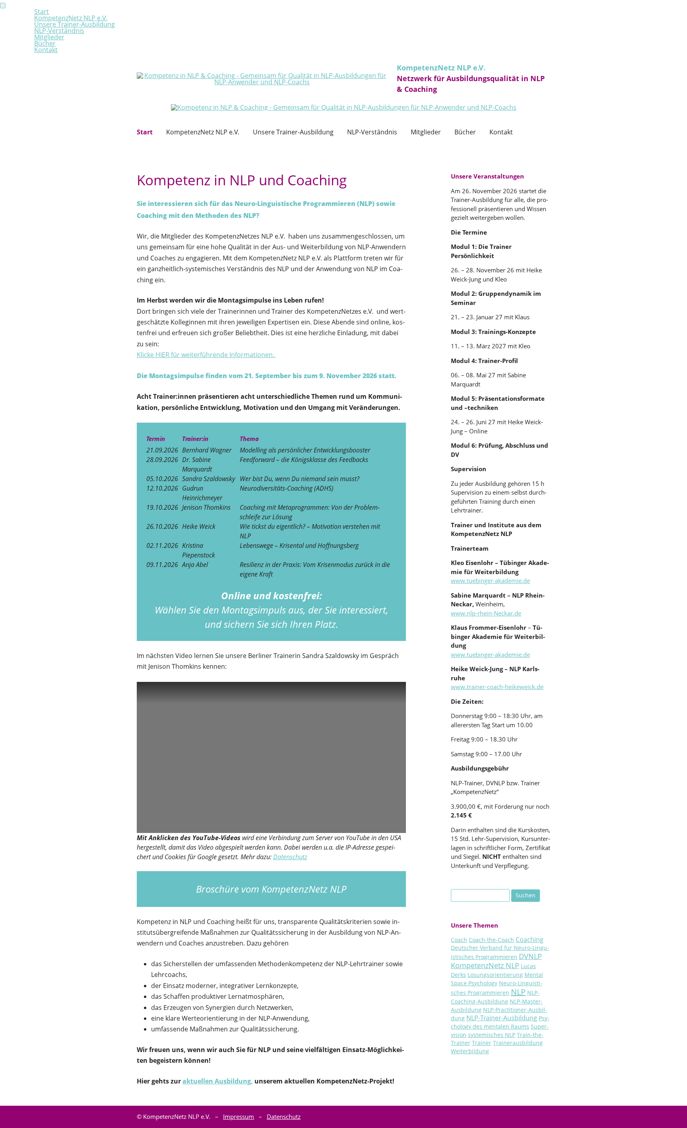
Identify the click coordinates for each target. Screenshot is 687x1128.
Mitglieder (426, 132)
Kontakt (501, 132)
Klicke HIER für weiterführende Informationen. (206, 354)
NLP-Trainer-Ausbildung (501, 1017)
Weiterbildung (470, 1051)
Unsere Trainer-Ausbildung (293, 132)
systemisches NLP (491, 1035)
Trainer (481, 1042)
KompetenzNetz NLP (485, 965)
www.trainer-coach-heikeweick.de (497, 687)
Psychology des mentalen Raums (500, 1022)
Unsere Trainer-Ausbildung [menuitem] (74, 24)
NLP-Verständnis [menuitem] (59, 30)
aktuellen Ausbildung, (217, 1081)
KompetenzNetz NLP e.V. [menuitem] (70, 18)
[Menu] (3, 5)
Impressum (238, 1116)
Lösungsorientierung (495, 975)
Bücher (465, 132)
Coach (459, 940)
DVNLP (530, 956)
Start (145, 132)
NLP (518, 991)
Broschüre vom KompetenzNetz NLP (271, 888)
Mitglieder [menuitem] (49, 37)
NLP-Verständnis (372, 132)
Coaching (529, 939)
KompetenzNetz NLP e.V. (202, 132)
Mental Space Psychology (497, 979)
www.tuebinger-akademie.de (490, 580)
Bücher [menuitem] (45, 43)
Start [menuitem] (41, 11)
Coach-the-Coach (491, 940)
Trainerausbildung (518, 1042)
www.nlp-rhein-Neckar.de (486, 613)
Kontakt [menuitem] (46, 49)
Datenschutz (290, 856)
